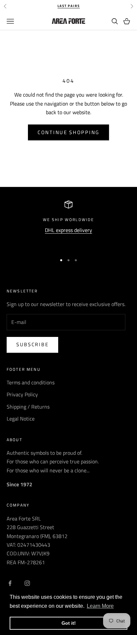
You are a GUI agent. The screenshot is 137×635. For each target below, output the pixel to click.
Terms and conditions (31, 382)
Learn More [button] (100, 606)
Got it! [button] (69, 623)
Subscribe (32, 344)
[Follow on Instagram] (27, 583)
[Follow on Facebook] (10, 583)
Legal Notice (21, 419)
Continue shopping (68, 132)
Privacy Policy (22, 394)
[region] (68, 224)
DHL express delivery (68, 230)
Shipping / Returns (28, 407)
